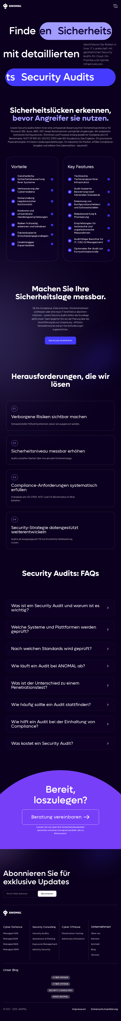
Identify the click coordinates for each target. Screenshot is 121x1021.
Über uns (95, 933)
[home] (12, 6)
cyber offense (60, 984)
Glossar (95, 955)
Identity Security (41, 949)
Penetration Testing (72, 933)
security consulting (60, 990)
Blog (93, 949)
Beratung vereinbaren (60, 340)
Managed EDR (10, 939)
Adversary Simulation (73, 939)
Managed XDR (10, 933)
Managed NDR (10, 944)
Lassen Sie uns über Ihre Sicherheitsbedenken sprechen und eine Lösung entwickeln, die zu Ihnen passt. (60, 830)
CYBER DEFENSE (60, 977)
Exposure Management (44, 944)
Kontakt (95, 944)
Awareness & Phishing (43, 939)
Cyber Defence (12, 927)
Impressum (79, 1009)
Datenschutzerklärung (104, 1009)
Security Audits (40, 933)
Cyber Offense (71, 927)
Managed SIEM (11, 949)
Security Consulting (44, 927)
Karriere (95, 939)
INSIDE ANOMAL (60, 996)
